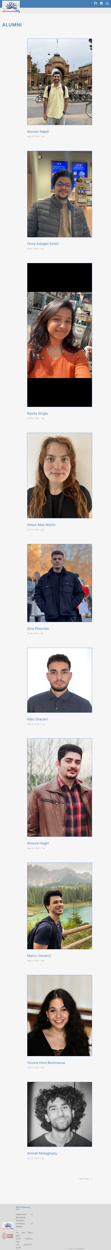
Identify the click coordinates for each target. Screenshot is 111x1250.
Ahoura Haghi (38, 843)
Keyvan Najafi (38, 131)
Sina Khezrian (38, 628)
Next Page (85, 1179)
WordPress (81, 1248)
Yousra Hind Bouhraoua (46, 1063)
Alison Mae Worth (41, 525)
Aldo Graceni (37, 719)
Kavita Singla (37, 413)
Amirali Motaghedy (42, 1153)
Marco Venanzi (39, 956)
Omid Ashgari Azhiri (43, 244)
